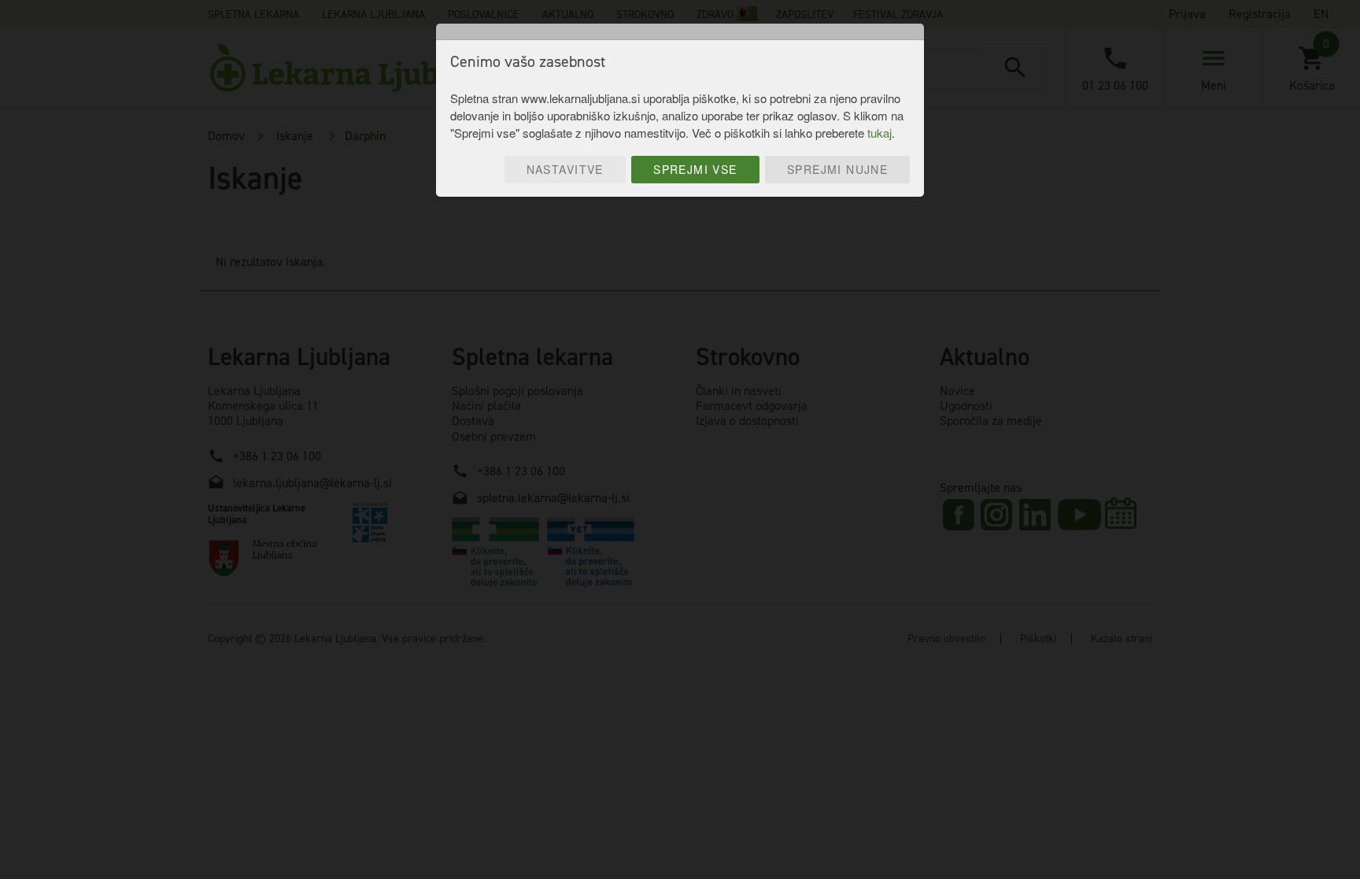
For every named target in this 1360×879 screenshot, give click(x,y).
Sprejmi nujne (837, 169)
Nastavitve (565, 169)
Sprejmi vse (695, 169)
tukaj (879, 132)
